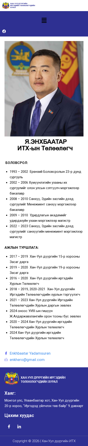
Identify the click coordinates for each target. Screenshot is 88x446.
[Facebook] (4, 31)
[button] (44, 20)
